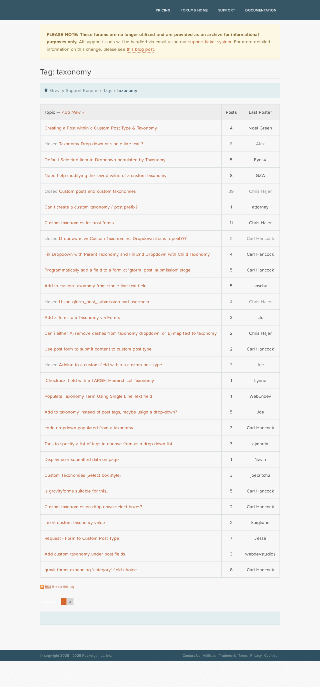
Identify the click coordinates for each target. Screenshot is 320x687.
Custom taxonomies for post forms (79, 222)
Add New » (73, 112)
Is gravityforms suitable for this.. (76, 491)
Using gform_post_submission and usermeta (104, 301)
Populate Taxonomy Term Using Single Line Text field (98, 396)
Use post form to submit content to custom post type (98, 349)
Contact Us (191, 655)
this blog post (140, 49)
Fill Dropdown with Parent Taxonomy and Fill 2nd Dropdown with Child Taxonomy (127, 254)
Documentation (260, 10)
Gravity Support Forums (74, 90)
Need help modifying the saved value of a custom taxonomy (105, 175)
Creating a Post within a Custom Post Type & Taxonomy (100, 127)
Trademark (227, 655)
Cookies (270, 655)
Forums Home (194, 10)
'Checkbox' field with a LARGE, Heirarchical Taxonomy (99, 380)
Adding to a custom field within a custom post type (110, 364)
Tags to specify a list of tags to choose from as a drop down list (108, 443)
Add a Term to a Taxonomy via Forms (82, 317)
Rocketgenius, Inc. (97, 655)
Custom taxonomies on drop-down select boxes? (93, 506)
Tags (107, 90)
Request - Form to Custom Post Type (81, 538)
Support (226, 10)
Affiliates (209, 655)
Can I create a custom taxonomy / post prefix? (91, 207)
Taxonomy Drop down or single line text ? (101, 143)
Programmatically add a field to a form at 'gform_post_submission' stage (117, 269)
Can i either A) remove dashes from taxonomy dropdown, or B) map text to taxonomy (130, 333)
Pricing (163, 10)
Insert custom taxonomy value (74, 522)
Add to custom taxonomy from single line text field (95, 285)
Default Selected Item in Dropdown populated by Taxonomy (105, 159)
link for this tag (59, 586)
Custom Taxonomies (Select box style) (82, 475)
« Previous (49, 602)
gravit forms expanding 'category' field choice (90, 569)
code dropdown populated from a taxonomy (88, 427)
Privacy (256, 655)
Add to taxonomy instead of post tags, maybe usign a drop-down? (110, 411)
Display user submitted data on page (81, 459)
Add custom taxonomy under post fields (84, 553)
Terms (243, 655)
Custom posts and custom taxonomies (97, 191)
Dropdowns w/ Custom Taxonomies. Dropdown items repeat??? (122, 238)
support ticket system (210, 41)
